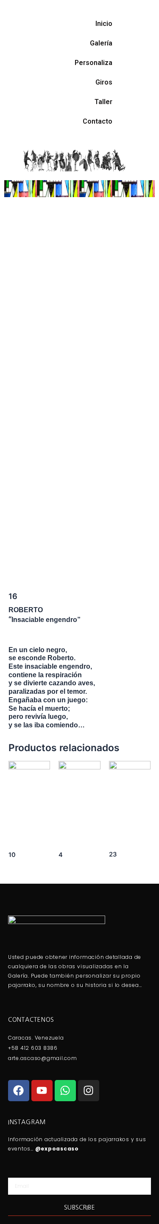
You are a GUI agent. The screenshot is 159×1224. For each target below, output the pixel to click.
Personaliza (93, 63)
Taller (103, 102)
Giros (103, 82)
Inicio (103, 24)
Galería (101, 43)
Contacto (97, 121)
